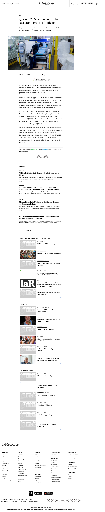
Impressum (17, 499)
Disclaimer (10, 499)
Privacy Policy (13, 501)
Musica (37, 463)
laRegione (44, 75)
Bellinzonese (5, 457)
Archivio (70, 476)
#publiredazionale (72, 467)
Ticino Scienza (72, 452)
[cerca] (72, 3)
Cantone (4, 452)
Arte (19, 481)
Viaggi (52, 462)
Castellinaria (38, 467)
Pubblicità (31, 499)
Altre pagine (71, 472)
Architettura (54, 471)
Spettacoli (37, 452)
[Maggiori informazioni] (49, 80)
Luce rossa (21, 473)
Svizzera (4, 469)
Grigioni (4, 465)
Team (69, 483)
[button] (48, 500)
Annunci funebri (4, 501)
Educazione (71, 457)
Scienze (37, 459)
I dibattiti (53, 455)
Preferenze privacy (33, 501)
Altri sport (20, 467)
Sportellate (21, 471)
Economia (38, 471)
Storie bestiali (54, 467)
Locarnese (5, 459)
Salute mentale (55, 479)
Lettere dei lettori (55, 452)
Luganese (4, 461)
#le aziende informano (74, 469)
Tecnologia (54, 464)
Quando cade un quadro (55, 477)
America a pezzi (6, 481)
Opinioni (37, 474)
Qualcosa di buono (73, 459)
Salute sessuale (55, 481)
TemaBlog (71, 462)
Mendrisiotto (5, 463)
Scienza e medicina (73, 455)
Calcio (20, 457)
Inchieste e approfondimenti (55, 461)
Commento (38, 476)
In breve (70, 479)
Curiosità (53, 469)
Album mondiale (22, 475)
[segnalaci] (78, 3)
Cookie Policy (23, 501)
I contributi (38, 483)
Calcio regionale (22, 459)
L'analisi (37, 479)
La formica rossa (39, 481)
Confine (4, 476)
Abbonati (84, 3)
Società (37, 461)
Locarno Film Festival (40, 465)
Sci (19, 461)
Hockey (20, 455)
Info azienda (71, 481)
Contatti (22, 499)
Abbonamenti (4, 499)
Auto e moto (54, 473)
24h (69, 474)
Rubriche (54, 458)
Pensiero (37, 457)
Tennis (20, 463)
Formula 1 (20, 465)
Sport (20, 452)
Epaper (91, 3)
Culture (20, 479)
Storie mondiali (22, 469)
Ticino (3, 455)
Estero (4, 474)
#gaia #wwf (71, 464)
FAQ (26, 499)
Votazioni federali (6, 471)
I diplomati (54, 475)
